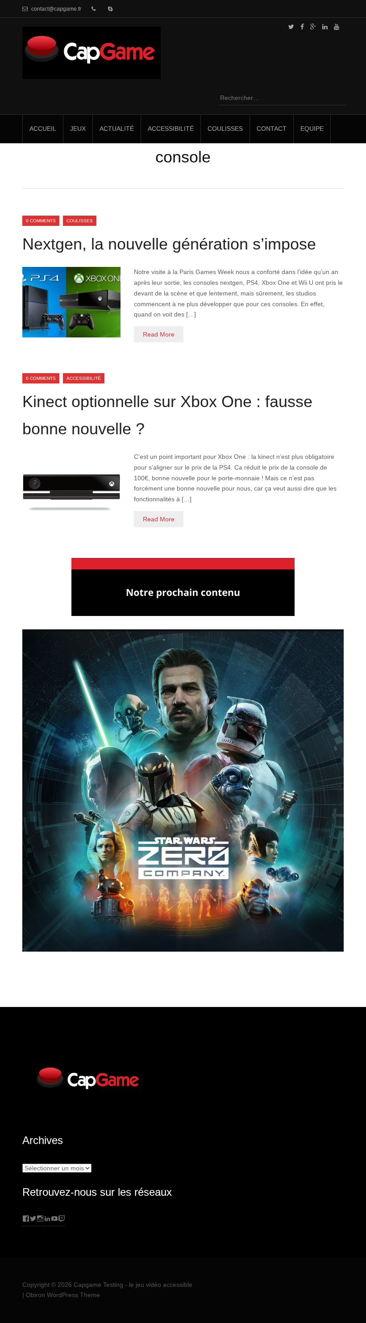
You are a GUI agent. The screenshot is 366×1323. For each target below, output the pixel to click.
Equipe (312, 128)
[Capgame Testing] (91, 73)
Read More (159, 334)
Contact (272, 128)
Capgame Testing (98, 1284)
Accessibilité (171, 128)
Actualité (117, 128)
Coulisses (225, 128)
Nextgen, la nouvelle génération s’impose (169, 244)
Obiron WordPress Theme (63, 1294)
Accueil (42, 128)
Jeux (78, 128)
